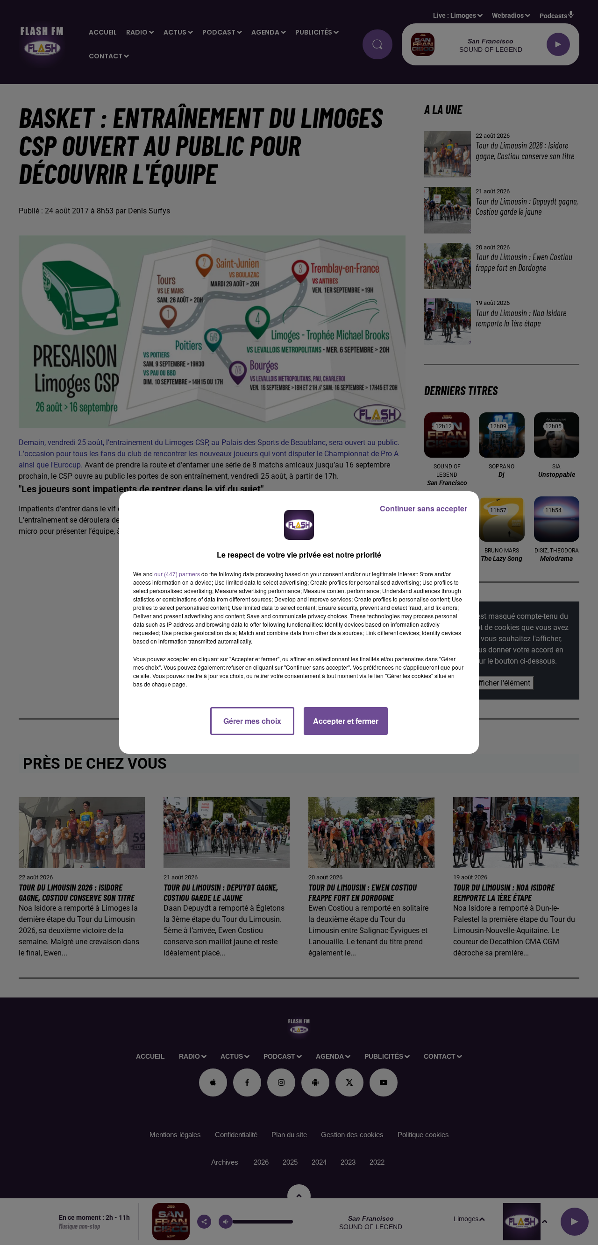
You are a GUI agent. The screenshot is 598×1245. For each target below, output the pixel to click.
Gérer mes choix (252, 720)
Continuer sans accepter (423, 508)
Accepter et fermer (345, 720)
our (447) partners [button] (177, 574)
